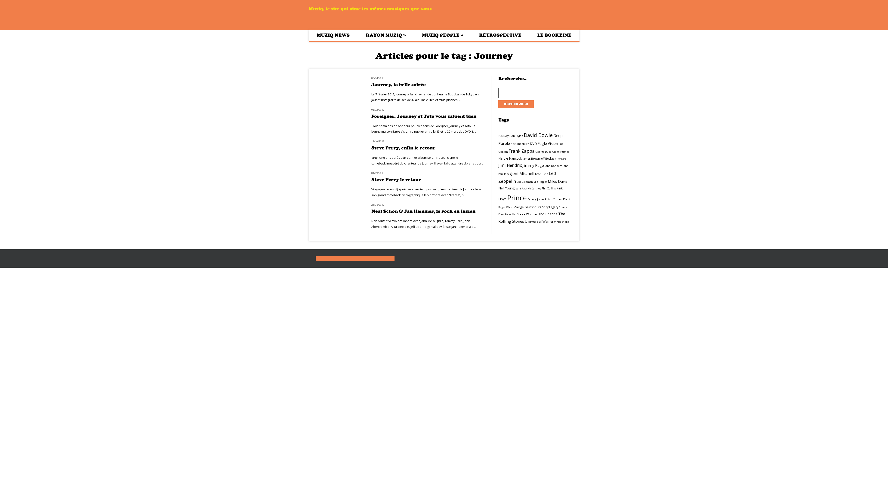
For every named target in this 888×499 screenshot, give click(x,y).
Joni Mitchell (522, 173)
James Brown (531, 159)
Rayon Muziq (386, 35)
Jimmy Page (533, 165)
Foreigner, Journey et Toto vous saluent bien (423, 116)
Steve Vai (510, 214)
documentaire (520, 144)
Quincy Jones (535, 199)
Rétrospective (500, 35)
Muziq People (442, 35)
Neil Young (506, 188)
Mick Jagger (540, 181)
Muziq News (333, 35)
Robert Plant (561, 199)
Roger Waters (506, 207)
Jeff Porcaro (559, 158)
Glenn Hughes (560, 151)
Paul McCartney (531, 188)
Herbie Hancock (510, 158)
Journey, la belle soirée (398, 84)
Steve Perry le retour (396, 179)
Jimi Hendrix (510, 165)
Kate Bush (541, 174)
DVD (533, 143)
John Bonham (553, 165)
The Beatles (548, 214)
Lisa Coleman (525, 181)
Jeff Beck (546, 159)
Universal (533, 221)
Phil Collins (549, 188)
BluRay (503, 136)
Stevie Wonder (527, 214)
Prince (517, 197)
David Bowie (538, 135)
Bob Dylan (516, 136)
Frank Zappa (522, 151)
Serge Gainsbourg (528, 207)
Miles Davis (557, 181)
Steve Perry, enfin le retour (403, 148)
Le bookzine (554, 35)
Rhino (548, 199)
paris (518, 188)
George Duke (543, 151)
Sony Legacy (550, 207)
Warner (548, 221)
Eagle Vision (548, 143)
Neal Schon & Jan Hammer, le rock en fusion (423, 211)
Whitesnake (561, 221)
